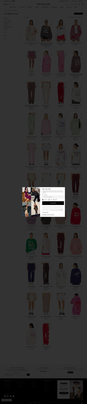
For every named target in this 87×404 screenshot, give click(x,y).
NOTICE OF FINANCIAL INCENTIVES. (57, 210)
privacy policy (61, 209)
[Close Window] (64, 188)
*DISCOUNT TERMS (45, 212)
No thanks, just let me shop (48, 214)
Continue (53, 203)
